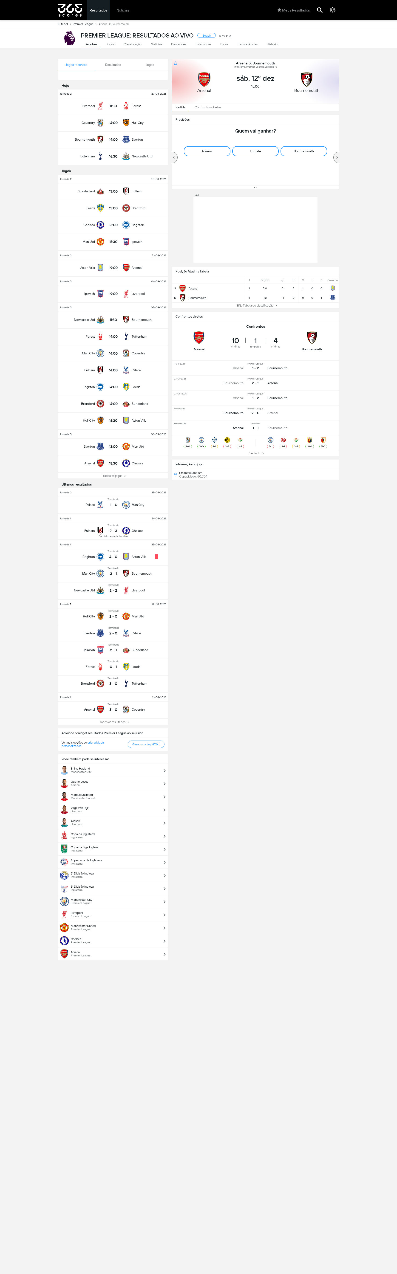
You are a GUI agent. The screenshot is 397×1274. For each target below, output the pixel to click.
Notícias (122, 10)
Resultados (98, 10)
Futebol (63, 24)
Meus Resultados (296, 10)
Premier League (83, 24)
